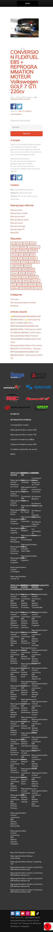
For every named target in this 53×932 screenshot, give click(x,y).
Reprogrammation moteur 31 (18, 577)
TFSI (25, 284)
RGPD (12, 454)
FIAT (32, 254)
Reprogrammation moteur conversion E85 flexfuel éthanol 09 (29, 722)
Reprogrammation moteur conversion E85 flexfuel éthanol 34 (39, 673)
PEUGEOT (30, 273)
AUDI (33, 243)
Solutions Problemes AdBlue (22, 439)
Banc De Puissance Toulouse (22, 852)
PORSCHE (16, 277)
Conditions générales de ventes (23, 449)
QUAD (24, 277)
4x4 (13, 243)
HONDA (33, 258)
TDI (19, 284)
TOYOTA (32, 284)
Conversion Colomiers (36, 490)
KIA (37, 262)
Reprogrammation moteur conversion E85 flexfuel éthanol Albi (26, 891)
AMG (26, 243)
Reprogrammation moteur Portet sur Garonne (18, 549)
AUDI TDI (15, 247)
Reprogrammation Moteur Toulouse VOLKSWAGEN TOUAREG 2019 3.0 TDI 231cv (25, 339)
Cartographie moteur (19, 425)
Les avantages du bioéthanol (36, 532)
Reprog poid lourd (17, 216)
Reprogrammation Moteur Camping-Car (26, 862)
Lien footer (14, 299)
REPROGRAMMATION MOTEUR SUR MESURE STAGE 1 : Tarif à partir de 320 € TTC (26, 355)
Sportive (28, 111)
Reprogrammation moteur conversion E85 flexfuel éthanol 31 (29, 637)
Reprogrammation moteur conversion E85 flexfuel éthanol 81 (29, 653)
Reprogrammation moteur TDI (23, 434)
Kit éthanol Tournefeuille (37, 504)
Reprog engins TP (17, 229)
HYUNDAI (15, 262)
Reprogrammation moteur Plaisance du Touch (18, 483)
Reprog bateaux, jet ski (19, 220)
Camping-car (33, 247)
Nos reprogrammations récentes (23, 98)
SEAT (19, 281)
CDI (13, 251)
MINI (24, 269)
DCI (21, 254)
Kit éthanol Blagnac (36, 497)
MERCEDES (16, 269)
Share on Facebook (13, 106)
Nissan (14, 273)
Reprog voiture (16, 210)
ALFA (19, 243)
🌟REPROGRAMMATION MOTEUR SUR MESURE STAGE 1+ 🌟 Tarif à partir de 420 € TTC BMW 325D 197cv (25, 319)
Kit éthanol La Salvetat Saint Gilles (36, 513)
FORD (14, 258)
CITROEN (32, 251)
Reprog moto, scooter (19, 213)
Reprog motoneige (17, 226)
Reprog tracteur (16, 223)
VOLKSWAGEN (15, 114)
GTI (23, 111)
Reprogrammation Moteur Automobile (21, 857)
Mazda (27, 266)
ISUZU (24, 262)
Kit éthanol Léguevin (36, 523)
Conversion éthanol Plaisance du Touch (36, 481)
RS (13, 281)
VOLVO (38, 288)
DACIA (14, 254)
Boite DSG (14, 233)
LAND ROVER (17, 266)
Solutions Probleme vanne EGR (23, 444)
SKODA (26, 281)
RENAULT (33, 277)
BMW (23, 247)
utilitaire (15, 288)
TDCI (13, 284)
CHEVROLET (22, 251)
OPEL (22, 273)
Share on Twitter (19, 106)
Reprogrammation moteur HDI (23, 430)
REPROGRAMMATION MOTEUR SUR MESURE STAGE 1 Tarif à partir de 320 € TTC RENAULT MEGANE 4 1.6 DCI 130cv (26, 329)
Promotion (14, 306)
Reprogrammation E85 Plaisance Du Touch (29, 508)
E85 (20, 111)
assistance (47, 926)
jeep (31, 262)
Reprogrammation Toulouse (29, 481)
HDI (25, 258)
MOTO (31, 269)
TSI (39, 284)
